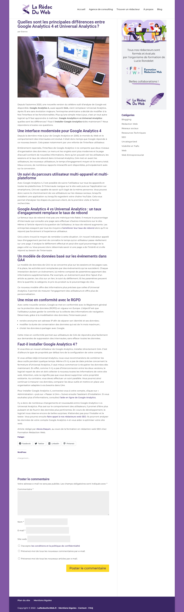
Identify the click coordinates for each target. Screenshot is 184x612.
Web (124, 150)
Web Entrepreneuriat (133, 155)
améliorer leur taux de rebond (78, 228)
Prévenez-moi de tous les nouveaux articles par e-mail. (49, 558)
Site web (22, 539)
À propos (148, 9)
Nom (21, 522)
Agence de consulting (101, 9)
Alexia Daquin (43, 429)
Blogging (126, 119)
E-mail (21, 530)
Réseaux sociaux (130, 128)
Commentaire (25, 489)
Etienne (24, 31)
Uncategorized (129, 141)
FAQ (90, 608)
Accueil (81, 9)
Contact (82, 608)
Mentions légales (43, 600)
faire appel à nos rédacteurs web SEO (66, 416)
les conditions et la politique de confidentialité (55, 546)
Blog (159, 9)
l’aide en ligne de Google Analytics (78, 397)
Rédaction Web (130, 124)
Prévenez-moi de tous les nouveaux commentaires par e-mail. (53, 551)
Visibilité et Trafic (130, 146)
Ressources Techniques (134, 133)
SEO (124, 137)
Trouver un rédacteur (128, 9)
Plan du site (24, 600)
